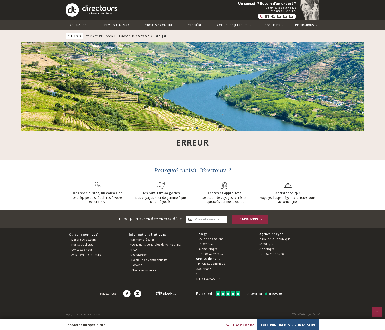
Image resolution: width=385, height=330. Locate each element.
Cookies (136, 265)
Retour (76, 36)
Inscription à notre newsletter (149, 219)
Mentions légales (143, 240)
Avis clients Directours (86, 255)
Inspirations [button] (305, 25)
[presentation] (23, 84)
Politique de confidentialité (149, 260)
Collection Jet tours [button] (233, 25)
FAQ (134, 250)
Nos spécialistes (82, 244)
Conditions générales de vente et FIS (156, 244)
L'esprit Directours (83, 240)
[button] (188, 128)
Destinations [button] (79, 25)
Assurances (139, 255)
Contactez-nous (82, 250)
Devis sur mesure (117, 25)
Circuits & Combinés (159, 25)
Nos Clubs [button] (273, 25)
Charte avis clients (143, 270)
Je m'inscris (248, 219)
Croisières (195, 25)
